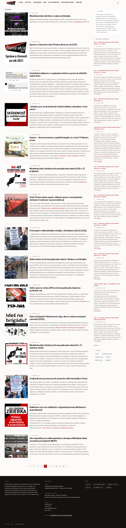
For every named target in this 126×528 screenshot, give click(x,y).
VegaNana (108, 360)
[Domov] (11, 3)
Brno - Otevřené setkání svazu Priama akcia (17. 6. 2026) (106, 43)
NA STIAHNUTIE (54, 2)
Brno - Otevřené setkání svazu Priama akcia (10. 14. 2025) (106, 254)
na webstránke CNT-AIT (81, 22)
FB (119, 152)
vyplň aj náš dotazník (105, 156)
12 (63, 466)
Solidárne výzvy (99, 360)
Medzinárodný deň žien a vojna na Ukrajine (50, 16)
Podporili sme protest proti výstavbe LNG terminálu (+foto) (58, 378)
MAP (45, 2)
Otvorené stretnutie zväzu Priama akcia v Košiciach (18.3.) (107, 128)
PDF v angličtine (80, 301)
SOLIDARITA (37, 2)
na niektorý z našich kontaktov (68, 156)
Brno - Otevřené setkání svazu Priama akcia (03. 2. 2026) (106, 196)
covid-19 (97, 354)
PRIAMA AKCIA (19, 524)
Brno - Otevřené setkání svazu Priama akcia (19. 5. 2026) (106, 71)
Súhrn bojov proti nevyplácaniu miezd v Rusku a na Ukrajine (58, 259)
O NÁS (21, 2)
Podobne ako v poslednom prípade (53, 208)
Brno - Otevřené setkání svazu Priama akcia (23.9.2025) (106, 318)
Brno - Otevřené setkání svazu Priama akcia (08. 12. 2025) (106, 224)
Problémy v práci (99, 357)
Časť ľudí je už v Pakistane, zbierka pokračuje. (57, 428)
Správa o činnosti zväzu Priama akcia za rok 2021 (53, 44)
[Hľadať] (118, 3)
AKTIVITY (28, 2)
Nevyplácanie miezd (107, 354)
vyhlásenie (82, 182)
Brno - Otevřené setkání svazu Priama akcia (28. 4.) (106, 99)
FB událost (97, 190)
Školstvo (108, 357)
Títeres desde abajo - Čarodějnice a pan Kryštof (107, 284)
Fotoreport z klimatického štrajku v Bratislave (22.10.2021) (58, 230)
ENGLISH (79, 2)
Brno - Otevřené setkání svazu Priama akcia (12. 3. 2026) (106, 167)
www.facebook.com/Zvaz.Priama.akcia (61, 515)
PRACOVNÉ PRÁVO (67, 2)
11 (60, 466)
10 (56, 466)
